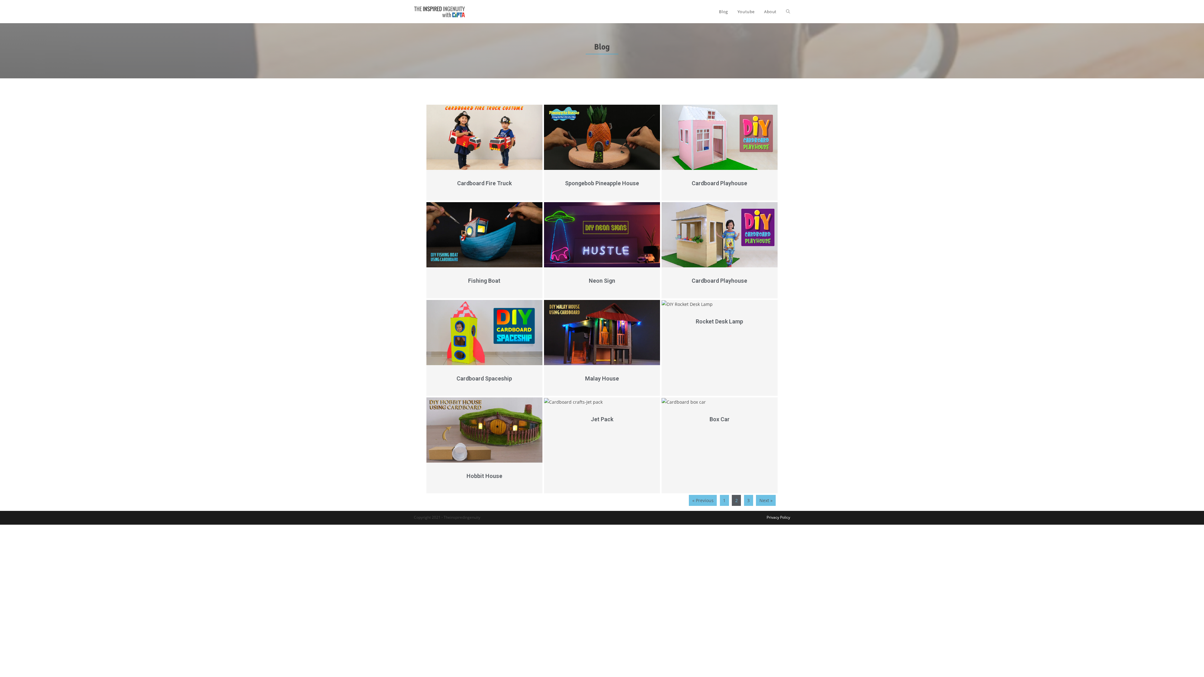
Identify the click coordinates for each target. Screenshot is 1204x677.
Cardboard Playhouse (719, 183)
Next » (766, 500)
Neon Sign (602, 280)
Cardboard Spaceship (484, 378)
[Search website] (788, 11)
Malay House (602, 378)
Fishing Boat (484, 280)
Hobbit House (484, 476)
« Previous (703, 500)
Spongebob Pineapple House (602, 183)
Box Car (720, 419)
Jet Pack (602, 419)
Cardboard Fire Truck (484, 183)
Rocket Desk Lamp (719, 321)
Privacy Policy (778, 517)
